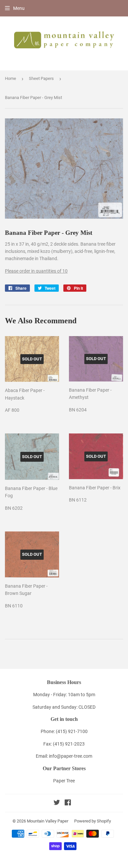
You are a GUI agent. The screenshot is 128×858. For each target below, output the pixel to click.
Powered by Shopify (92, 821)
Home (10, 78)
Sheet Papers (41, 78)
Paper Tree (64, 780)
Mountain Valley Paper (47, 821)
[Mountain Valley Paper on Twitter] (56, 803)
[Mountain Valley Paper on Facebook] (67, 803)
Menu (19, 8)
